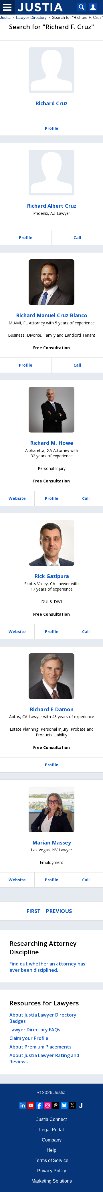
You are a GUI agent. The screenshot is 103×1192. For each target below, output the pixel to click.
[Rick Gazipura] (51, 543)
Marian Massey (51, 842)
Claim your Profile (28, 1038)
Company (52, 1140)
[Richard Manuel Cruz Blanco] (51, 282)
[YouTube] (30, 1105)
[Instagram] (47, 1105)
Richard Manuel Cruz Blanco (51, 315)
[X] (72, 1105)
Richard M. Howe (51, 442)
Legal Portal (51, 1129)
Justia (5, 17)
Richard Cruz (51, 103)
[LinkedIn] (22, 1105)
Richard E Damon (52, 709)
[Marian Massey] (51, 809)
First (33, 911)
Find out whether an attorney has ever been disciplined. (47, 967)
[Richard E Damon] (51, 676)
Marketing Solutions (51, 1181)
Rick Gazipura (51, 576)
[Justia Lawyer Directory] (80, 1105)
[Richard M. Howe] (51, 410)
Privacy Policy (51, 1170)
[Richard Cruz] (51, 70)
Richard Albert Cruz (51, 205)
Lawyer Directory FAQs (34, 1030)
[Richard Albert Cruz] (51, 172)
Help (51, 1150)
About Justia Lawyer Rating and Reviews (44, 1058)
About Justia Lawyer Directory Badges (42, 1018)
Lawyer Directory (31, 17)
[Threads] (55, 1105)
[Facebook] (39, 1105)
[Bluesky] (64, 1105)
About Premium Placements (40, 1047)
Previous (59, 911)
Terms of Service (51, 1160)
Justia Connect (51, 1119)
